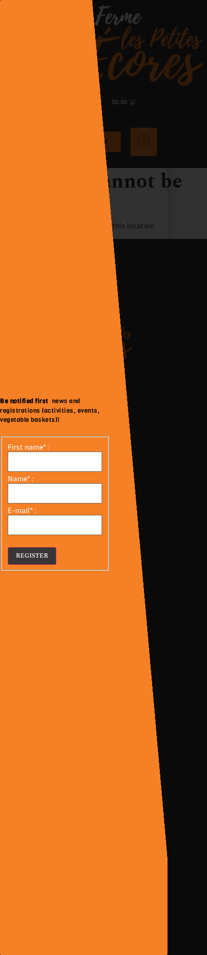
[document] (103, 477)
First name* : (28, 447)
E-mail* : (22, 510)
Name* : (20, 478)
